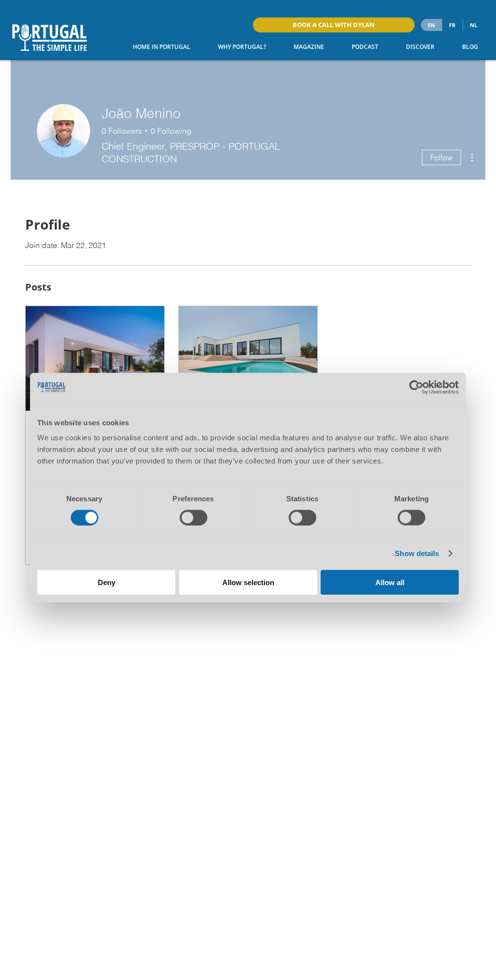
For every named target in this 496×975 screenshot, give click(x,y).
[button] (235, 47)
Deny (106, 582)
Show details (417, 553)
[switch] (193, 517)
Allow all (389, 582)
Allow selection (248, 582)
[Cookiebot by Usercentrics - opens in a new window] (416, 387)
